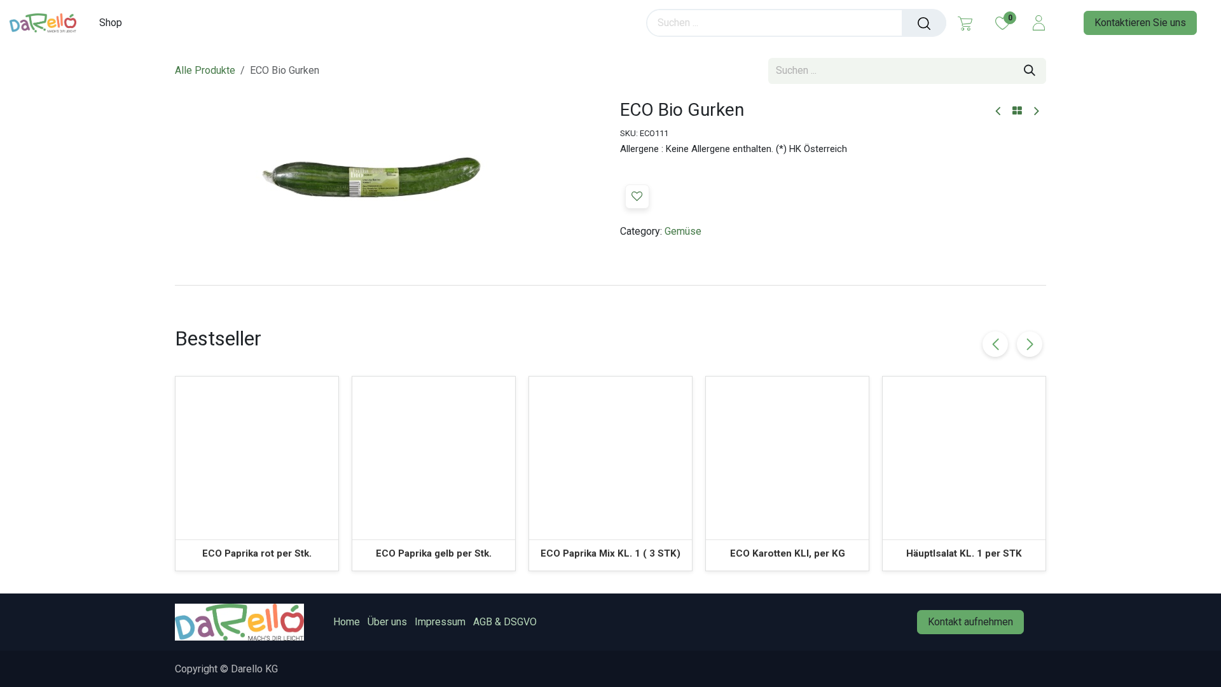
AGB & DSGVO (505, 622)
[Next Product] (1035, 111)
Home (346, 622)
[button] (637, 196)
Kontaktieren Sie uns (1140, 23)
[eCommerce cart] (965, 23)
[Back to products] (1017, 111)
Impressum (440, 622)
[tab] (610, 285)
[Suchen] (924, 23)
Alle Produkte (205, 70)
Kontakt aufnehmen (970, 622)
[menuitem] (115, 22)
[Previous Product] (998, 111)
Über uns (387, 622)
